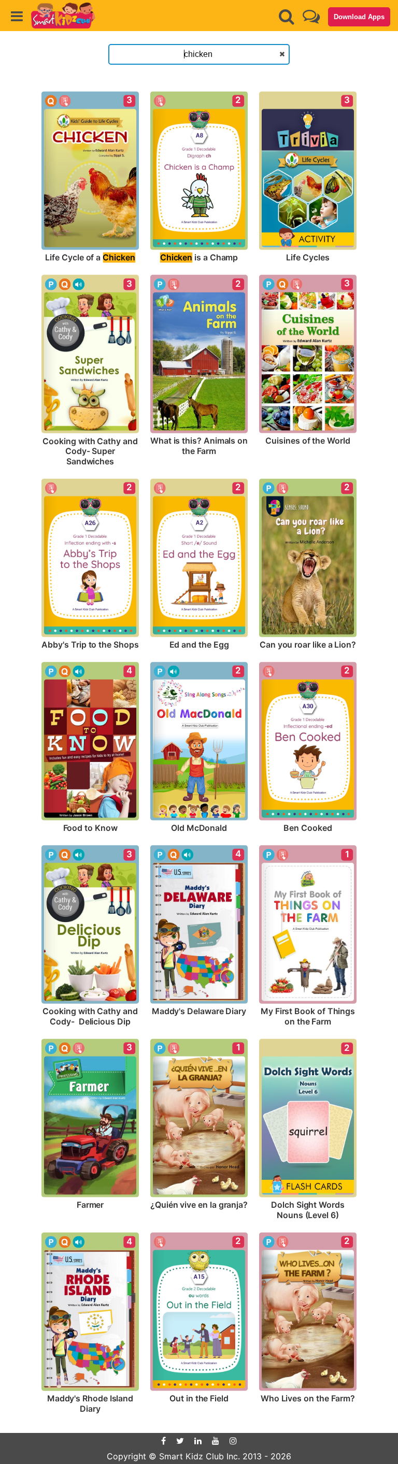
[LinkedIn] (198, 1441)
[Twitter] (180, 1441)
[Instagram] (233, 1441)
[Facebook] (163, 1441)
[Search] (286, 16)
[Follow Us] (311, 16)
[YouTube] (215, 1441)
